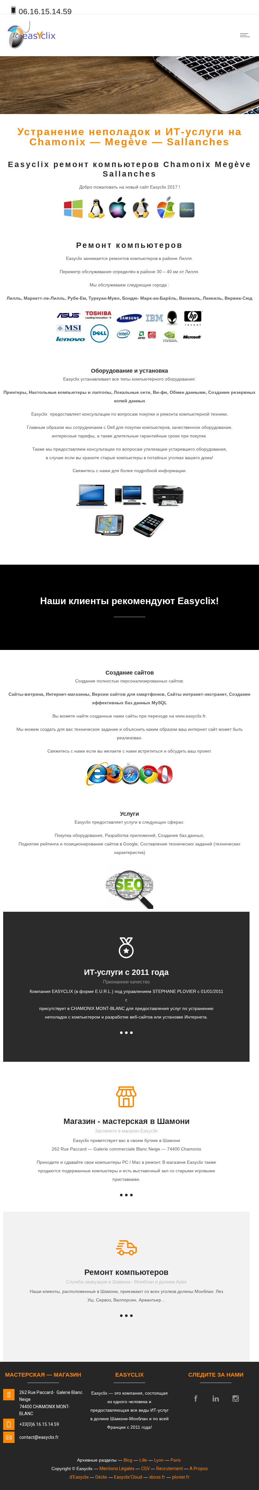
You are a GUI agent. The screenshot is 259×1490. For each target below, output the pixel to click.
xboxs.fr (157, 1477)
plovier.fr (181, 1477)
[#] (126, 1032)
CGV (146, 1468)
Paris (176, 1460)
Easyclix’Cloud (128, 1477)
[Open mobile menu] (246, 35)
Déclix (101, 1477)
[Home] (31, 48)
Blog (128, 1460)
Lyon (159, 1460)
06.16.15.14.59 (45, 11)
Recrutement (170, 1468)
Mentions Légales (117, 1468)
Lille (143, 1460)
